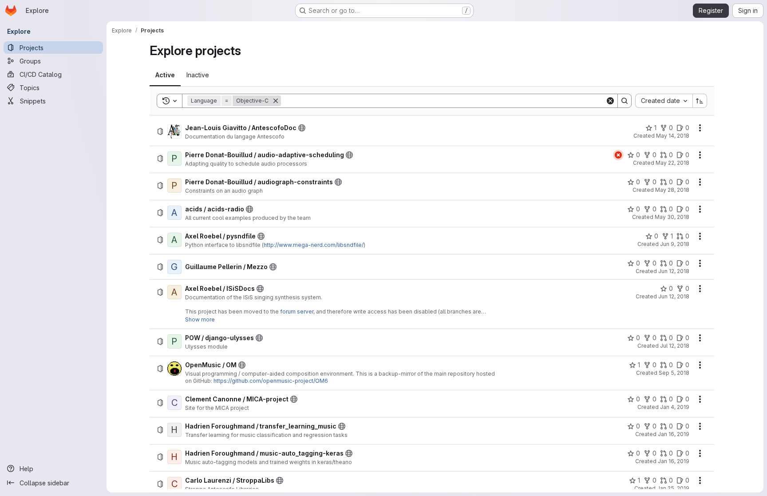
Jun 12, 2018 (673, 271)
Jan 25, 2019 (673, 488)
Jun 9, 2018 (674, 244)
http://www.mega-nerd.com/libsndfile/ (314, 245)
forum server (296, 311)
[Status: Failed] (618, 155)
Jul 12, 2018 (674, 345)
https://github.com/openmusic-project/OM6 (270, 380)
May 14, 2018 (672, 135)
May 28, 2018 (672, 189)
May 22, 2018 (672, 162)
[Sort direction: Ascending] (700, 101)
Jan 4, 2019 (674, 407)
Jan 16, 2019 (673, 434)
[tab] (165, 75)
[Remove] (275, 100)
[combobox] (663, 101)
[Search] (624, 101)
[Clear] (610, 100)
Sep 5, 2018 (674, 372)
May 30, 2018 (672, 217)
